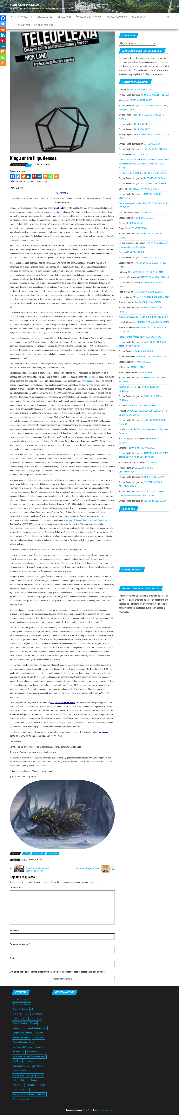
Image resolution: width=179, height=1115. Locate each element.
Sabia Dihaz (41, 1094)
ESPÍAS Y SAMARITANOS (140, 100)
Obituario (24, 1080)
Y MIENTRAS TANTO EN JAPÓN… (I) (143, 188)
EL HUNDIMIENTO (142, 124)
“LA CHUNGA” (146, 212)
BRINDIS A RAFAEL (144, 218)
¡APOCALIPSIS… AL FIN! (154, 477)
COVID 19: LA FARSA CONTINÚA (143, 405)
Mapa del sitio (24, 16)
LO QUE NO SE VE (142, 154)
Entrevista (39, 1033)
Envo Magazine (106, 1110)
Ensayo (29, 1033)
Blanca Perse (18, 1014)
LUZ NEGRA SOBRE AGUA (154, 501)
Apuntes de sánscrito (128, 159)
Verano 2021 (23, 25)
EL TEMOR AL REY (151, 144)
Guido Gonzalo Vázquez (22, 1047)
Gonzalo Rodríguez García (23, 1042)
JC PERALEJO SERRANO (130, 173)
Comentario (16, 887)
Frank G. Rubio (38, 853)
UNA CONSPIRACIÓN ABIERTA (148, 302)
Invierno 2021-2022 (43, 25)
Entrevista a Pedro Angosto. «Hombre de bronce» (37, 869)
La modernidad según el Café (86, 868)
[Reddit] (23, 176)
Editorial (33, 1023)
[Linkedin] (28, 176)
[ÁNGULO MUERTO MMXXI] (11, 17)
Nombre (14, 930)
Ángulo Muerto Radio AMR (89, 16)
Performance (18, 1085)
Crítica (27, 853)
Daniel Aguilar (35, 1018)
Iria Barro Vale (18, 1051)
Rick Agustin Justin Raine (23, 1094)
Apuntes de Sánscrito (128, 317)
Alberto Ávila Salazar (21, 1004)
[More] (56, 176)
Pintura (42, 1085)
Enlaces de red (44, 16)
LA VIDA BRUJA (146, 372)
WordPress (88, 1110)
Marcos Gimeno (19, 1070)
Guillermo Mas (40, 1047)
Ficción (16, 1037)
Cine (28, 1014)
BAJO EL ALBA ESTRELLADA (140, 89)
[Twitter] (18, 176)
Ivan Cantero (31, 1051)
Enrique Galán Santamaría (36, 1028)
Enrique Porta (18, 1033)
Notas (15, 1080)
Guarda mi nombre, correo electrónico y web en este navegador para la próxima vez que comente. (59, 971)
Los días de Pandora (116, 16)
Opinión (34, 1080)
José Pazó (17, 1061)
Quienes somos (139, 16)
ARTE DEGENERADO (138, 228)
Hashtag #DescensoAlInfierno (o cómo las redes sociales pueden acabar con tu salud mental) (144, 163)
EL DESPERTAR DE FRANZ (156, 173)
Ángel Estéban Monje (21, 1099)
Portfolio (25, 1089)
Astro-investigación (127, 203)
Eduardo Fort (18, 1028)
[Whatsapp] (50, 176)
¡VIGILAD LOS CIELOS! (152, 336)
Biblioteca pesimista (152, 257)
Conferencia (37, 1014)
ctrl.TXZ (24, 1018)
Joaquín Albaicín (39, 1056)
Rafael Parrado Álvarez (129, 336)
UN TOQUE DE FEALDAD (154, 178)
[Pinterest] (34, 176)
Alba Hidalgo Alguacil (21, 999)
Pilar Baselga (31, 1085)
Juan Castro (29, 1061)
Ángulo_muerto (44, 164)
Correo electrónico (20, 944)
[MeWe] (39, 176)
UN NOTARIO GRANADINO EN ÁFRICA (152, 322)
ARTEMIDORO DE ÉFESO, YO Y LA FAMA (145, 272)
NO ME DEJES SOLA (135, 252)
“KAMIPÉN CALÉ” (143, 362)
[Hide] (1, 68)
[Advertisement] (144, 539)
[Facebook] (12, 176)
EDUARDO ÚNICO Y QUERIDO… (142, 448)
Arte (32, 1009)
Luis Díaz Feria (37, 1066)
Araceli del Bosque (20, 1009)
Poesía (15, 1089)
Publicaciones (63, 16)
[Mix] (45, 176)
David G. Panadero (20, 1023)
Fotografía (25, 1037)
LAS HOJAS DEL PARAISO (155, 149)
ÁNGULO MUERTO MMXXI (24, 5)
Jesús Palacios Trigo (21, 1056)
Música (40, 1075)
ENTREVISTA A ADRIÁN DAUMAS (154, 277)
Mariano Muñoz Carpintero (24, 1075)
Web (12, 958)
